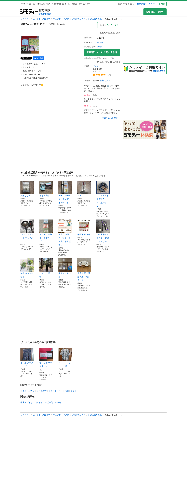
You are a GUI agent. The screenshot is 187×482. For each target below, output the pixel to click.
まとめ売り (44, 195)
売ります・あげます (41, 19)
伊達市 (100, 46)
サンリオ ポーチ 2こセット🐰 (45, 366)
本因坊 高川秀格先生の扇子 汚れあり (83, 277)
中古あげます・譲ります (31, 402)
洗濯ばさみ (25, 195)
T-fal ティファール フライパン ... (26, 238)
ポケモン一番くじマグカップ (45, 238)
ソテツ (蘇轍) (44, 275)
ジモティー (25, 19)
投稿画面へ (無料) (155, 12)
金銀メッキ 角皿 (64, 275)
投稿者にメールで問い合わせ (102, 52)
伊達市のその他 (95, 19)
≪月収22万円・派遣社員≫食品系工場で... (64, 239)
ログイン (152, 4)
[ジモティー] (29, 11)
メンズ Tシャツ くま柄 (64, 364)
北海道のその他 (78, 19)
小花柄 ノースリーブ (26, 364)
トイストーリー (56, 391)
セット (73, 391)
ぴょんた (96, 66)
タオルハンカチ (27, 391)
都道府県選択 (45, 13)
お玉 (79, 195)
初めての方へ (142, 4)
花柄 (67, 391)
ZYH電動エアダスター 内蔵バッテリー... (102, 238)
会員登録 (162, 4)
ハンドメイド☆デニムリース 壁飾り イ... (102, 200)
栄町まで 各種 (83, 234)
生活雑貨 (56, 19)
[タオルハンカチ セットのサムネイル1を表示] (29, 44)
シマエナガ (42, 391)
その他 (66, 19)
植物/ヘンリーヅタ (26, 275)
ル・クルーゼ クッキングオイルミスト (65, 199)
